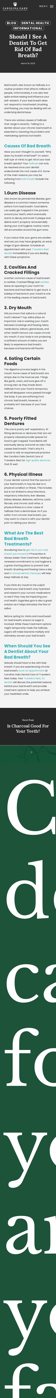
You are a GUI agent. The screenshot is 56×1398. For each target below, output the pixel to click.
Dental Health (35, 23)
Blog (11, 23)
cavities (44, 282)
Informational (28, 28)
